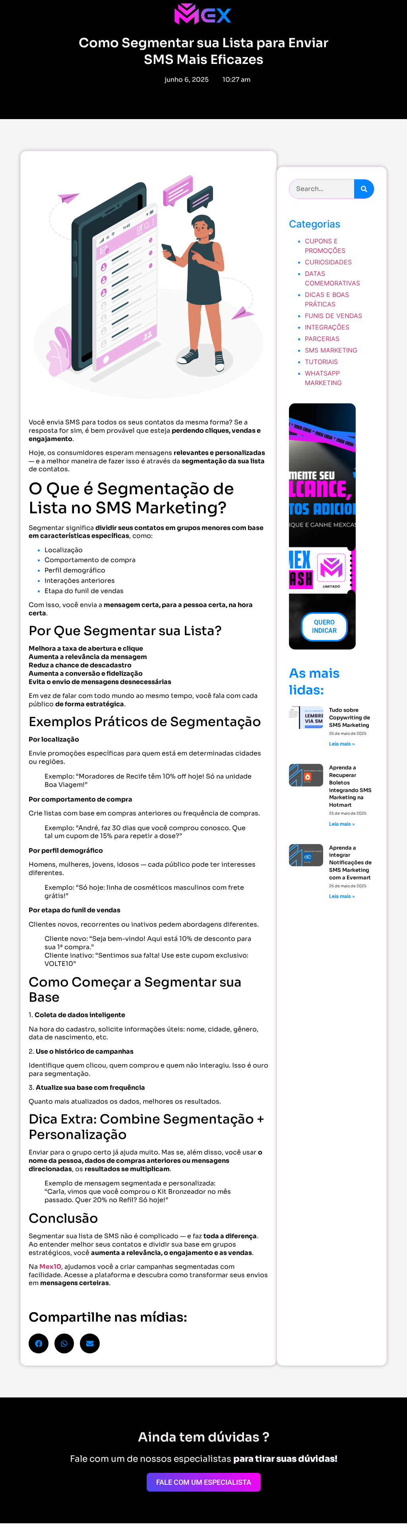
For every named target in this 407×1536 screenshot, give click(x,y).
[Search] (364, 189)
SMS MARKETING (331, 350)
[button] (38, 1343)
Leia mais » (342, 744)
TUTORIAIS (321, 362)
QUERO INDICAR (324, 626)
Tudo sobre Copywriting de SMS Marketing (349, 717)
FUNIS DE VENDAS (333, 316)
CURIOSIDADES (328, 262)
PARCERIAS (322, 339)
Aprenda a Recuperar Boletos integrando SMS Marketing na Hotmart (350, 786)
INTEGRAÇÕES (327, 327)
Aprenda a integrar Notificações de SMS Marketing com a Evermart (350, 862)
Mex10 (50, 1266)
